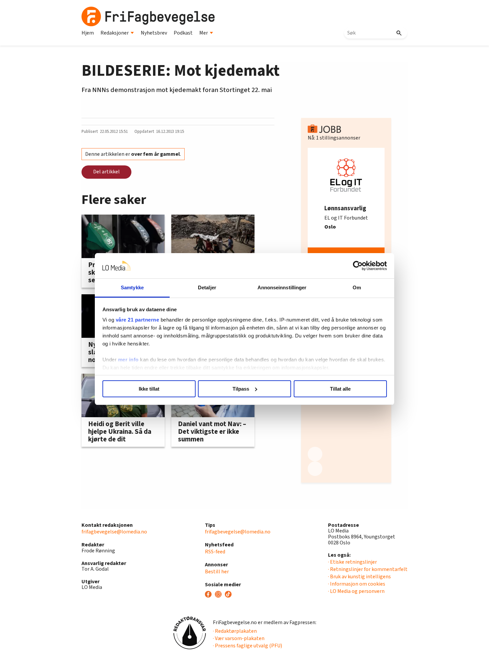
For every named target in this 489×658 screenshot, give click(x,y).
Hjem (88, 33)
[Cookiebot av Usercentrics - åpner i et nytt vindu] (358, 266)
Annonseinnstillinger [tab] (282, 287)
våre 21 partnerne (137, 320)
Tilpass (241, 389)
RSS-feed (215, 551)
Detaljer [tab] (207, 287)
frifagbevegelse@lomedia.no (114, 531)
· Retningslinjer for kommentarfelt (368, 569)
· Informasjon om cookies (356, 584)
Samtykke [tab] (132, 287)
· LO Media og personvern (356, 591)
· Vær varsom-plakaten (238, 638)
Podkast (183, 33)
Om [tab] (357, 287)
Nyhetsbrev (154, 33)
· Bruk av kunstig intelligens (359, 576)
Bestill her (217, 571)
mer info (128, 359)
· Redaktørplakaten (235, 631)
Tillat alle (340, 389)
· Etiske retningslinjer (352, 562)
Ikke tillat (149, 389)
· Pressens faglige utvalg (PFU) (247, 645)
